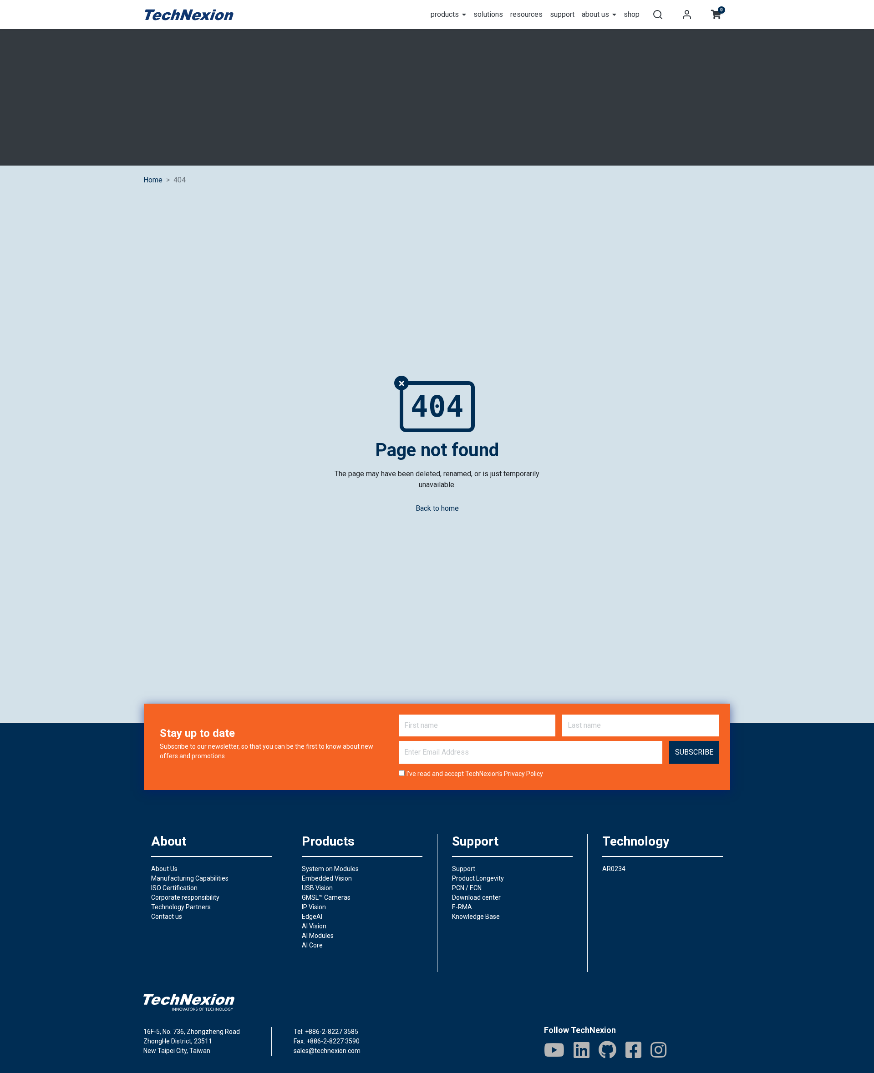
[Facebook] (633, 1050)
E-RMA (462, 907)
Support (463, 868)
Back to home (437, 508)
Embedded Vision (327, 878)
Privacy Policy (523, 773)
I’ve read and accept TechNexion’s (475, 773)
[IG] (658, 1050)
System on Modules (330, 868)
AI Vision (314, 926)
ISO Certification (174, 888)
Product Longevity (478, 878)
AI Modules (318, 935)
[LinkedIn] (581, 1050)
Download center (476, 897)
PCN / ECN (467, 888)
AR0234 (613, 868)
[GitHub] (607, 1050)
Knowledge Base (476, 916)
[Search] (657, 14)
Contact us (166, 916)
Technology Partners (181, 907)
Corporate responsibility (185, 897)
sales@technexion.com (327, 1050)
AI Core (312, 945)
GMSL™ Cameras (326, 897)
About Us (164, 868)
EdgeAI (312, 916)
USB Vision (317, 888)
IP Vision (314, 907)
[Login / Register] (686, 14)
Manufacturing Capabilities (190, 878)
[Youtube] (554, 1050)
